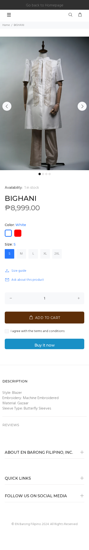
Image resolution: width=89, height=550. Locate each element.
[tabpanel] (44, 103)
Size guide (18, 271)
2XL (57, 253)
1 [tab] (39, 174)
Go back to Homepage (44, 5)
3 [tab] (46, 174)
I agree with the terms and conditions (38, 331)
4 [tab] (49, 174)
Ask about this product (27, 280)
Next (82, 106)
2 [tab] (43, 174)
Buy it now (44, 345)
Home (6, 25)
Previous (6, 106)
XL (45, 253)
